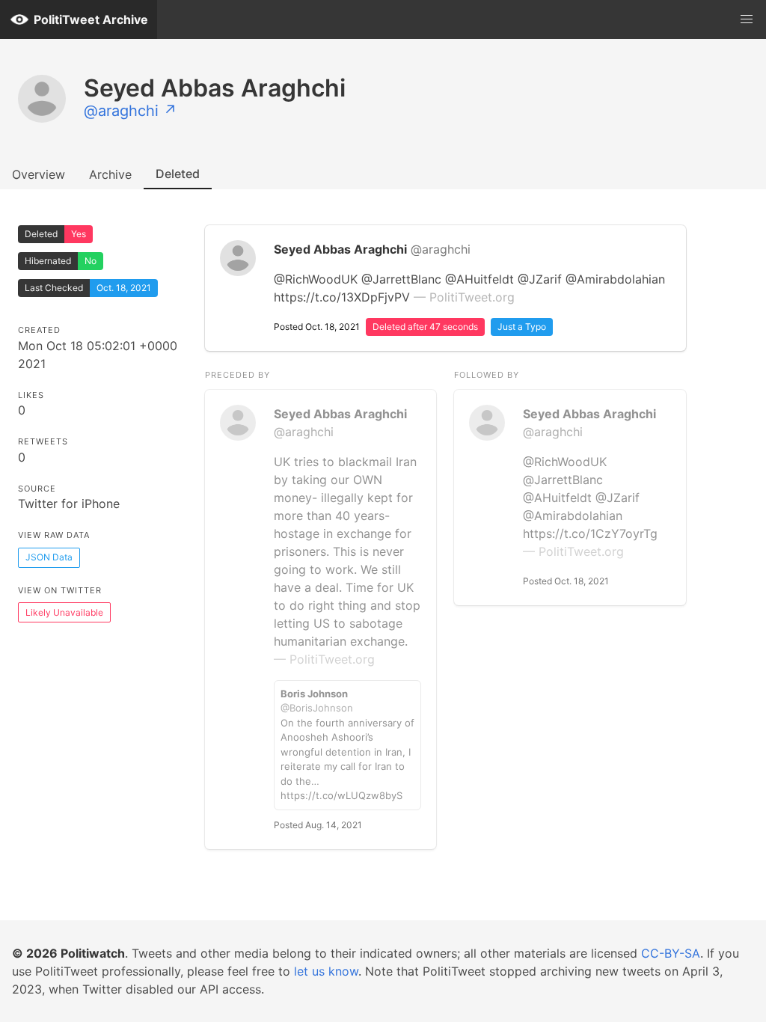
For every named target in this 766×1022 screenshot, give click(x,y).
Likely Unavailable (64, 612)
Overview (38, 174)
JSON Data (49, 557)
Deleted (178, 173)
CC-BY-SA (670, 953)
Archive (110, 174)
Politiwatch (93, 953)
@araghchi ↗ (130, 111)
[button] (746, 19)
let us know (326, 971)
